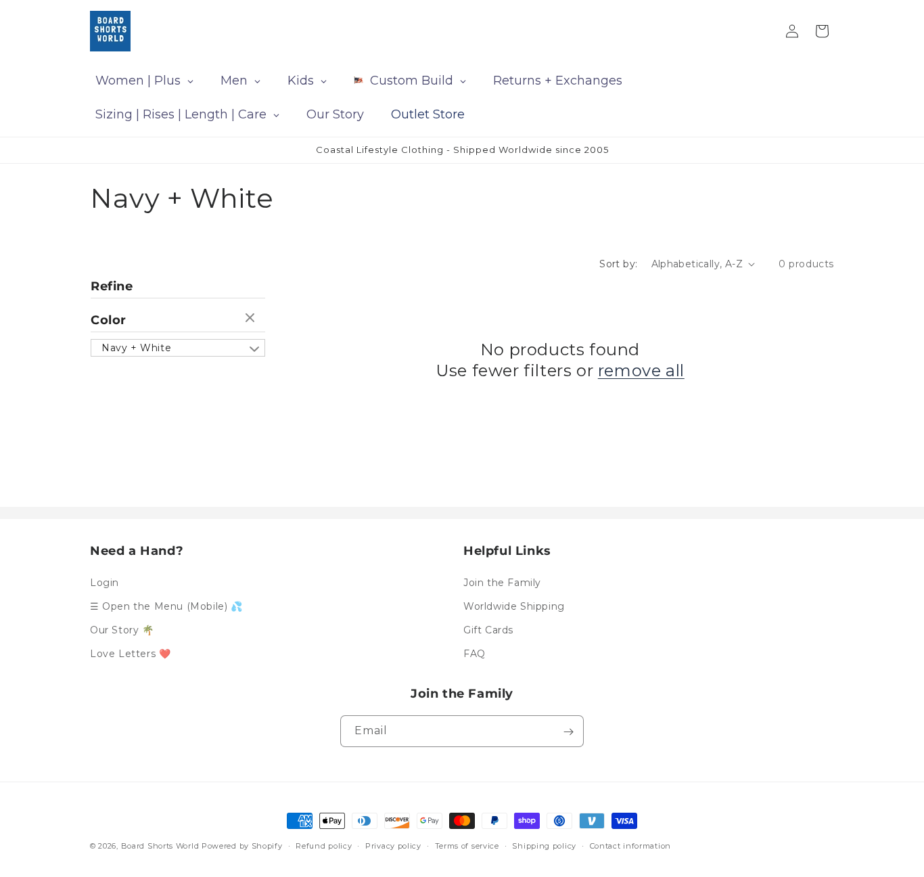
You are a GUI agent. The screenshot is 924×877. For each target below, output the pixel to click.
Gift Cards (488, 630)
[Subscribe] (568, 732)
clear (251, 318)
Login (104, 582)
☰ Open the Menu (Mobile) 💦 (166, 606)
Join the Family (502, 582)
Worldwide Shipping (514, 606)
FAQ (474, 654)
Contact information (630, 845)
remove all (641, 370)
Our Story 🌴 (122, 630)
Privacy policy (393, 845)
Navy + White (136, 348)
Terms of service (467, 845)
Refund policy (324, 845)
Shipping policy (544, 845)
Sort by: (618, 264)
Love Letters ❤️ (130, 654)
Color (108, 320)
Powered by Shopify (242, 846)
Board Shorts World (160, 846)
